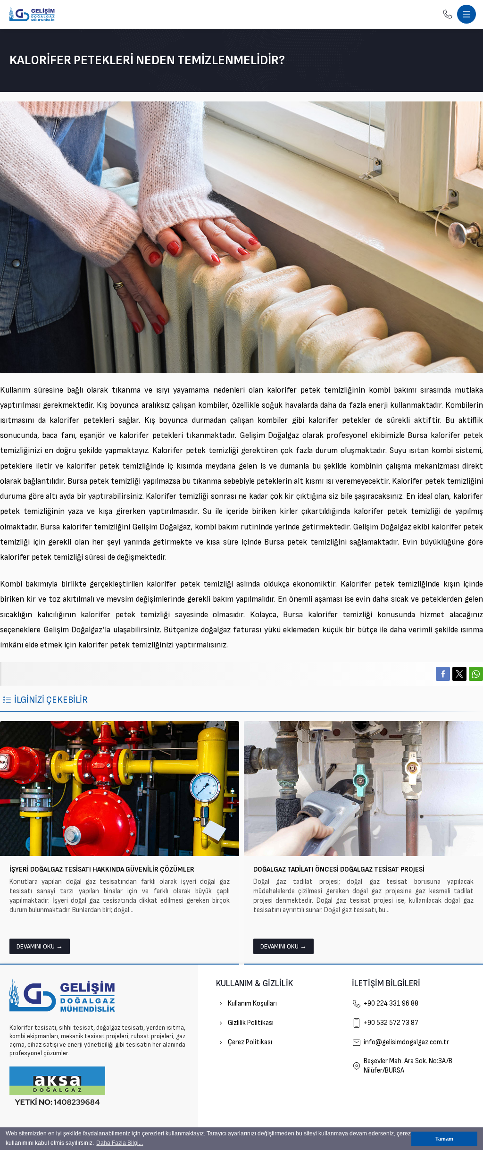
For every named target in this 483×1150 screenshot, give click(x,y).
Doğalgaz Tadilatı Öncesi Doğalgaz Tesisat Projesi (339, 869)
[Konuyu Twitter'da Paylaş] (459, 674)
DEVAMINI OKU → (40, 946)
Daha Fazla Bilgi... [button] (119, 1143)
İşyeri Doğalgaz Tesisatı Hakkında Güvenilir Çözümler (101, 869)
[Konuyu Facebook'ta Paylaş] (443, 674)
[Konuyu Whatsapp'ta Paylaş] (476, 674)
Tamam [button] (444, 1139)
